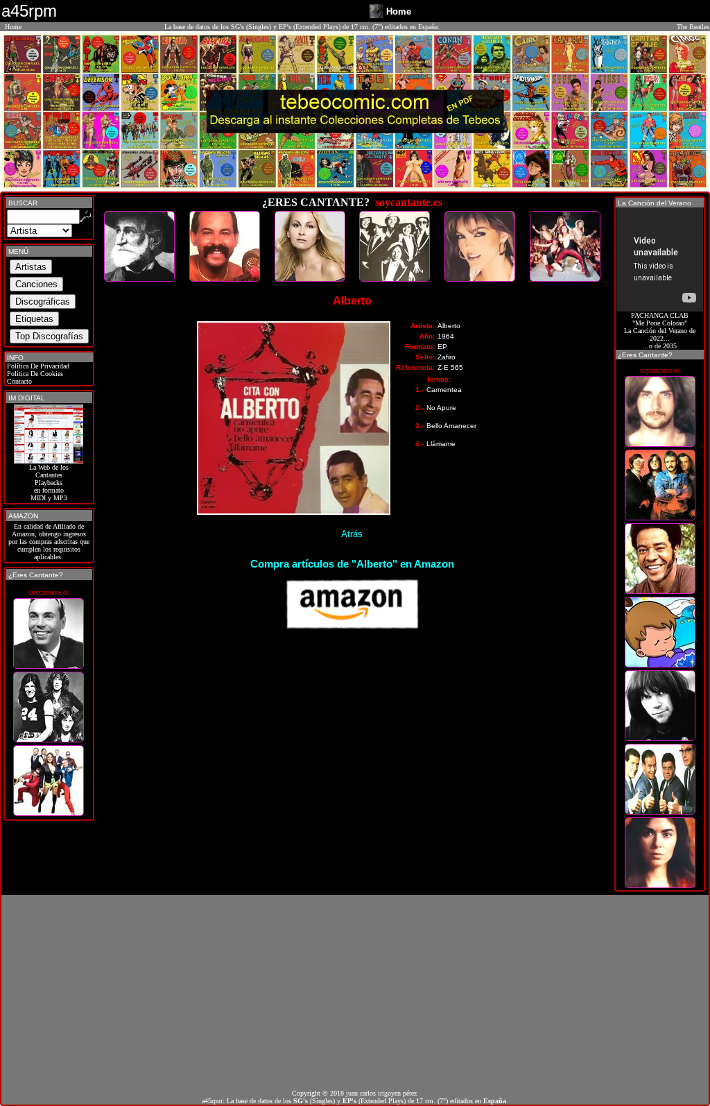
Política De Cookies (34, 373)
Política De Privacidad (37, 366)
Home (13, 27)
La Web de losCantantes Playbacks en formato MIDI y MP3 (49, 482)
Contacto (18, 381)
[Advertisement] (355, 992)
